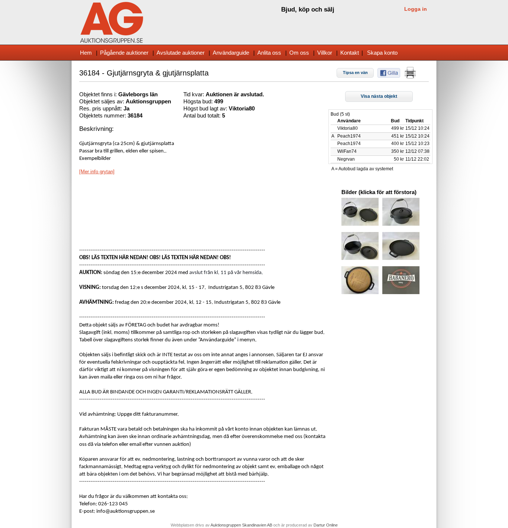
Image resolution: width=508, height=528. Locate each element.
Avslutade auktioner (181, 52)
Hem (86, 52)
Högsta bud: (198, 101)
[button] (355, 73)
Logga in (415, 9)
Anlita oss (269, 52)
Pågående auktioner (124, 52)
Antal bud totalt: (202, 116)
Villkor (324, 52)
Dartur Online (326, 525)
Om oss (299, 52)
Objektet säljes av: (102, 101)
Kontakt (349, 52)
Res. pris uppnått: (101, 109)
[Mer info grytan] (97, 171)
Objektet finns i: (98, 94)
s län (151, 94)
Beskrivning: (96, 128)
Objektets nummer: (103, 116)
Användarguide (231, 52)
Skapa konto (382, 52)
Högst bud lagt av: (206, 109)
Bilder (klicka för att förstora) (379, 192)
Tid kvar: (194, 94)
